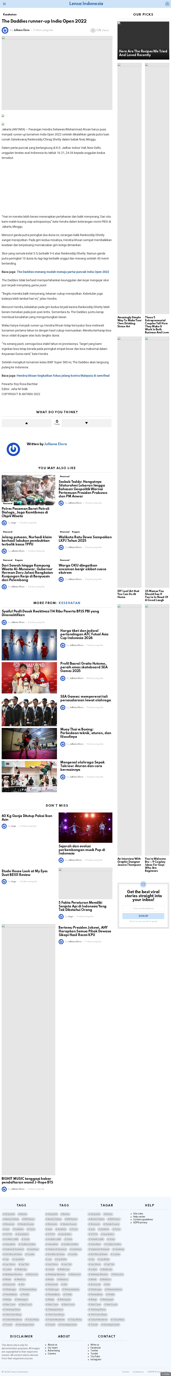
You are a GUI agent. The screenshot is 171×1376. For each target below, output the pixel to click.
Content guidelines (143, 1219)
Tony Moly (33, 1320)
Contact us (138, 1372)
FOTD (8, 1234)
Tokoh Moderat (13, 1320)
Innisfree (33, 1249)
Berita (23, 1214)
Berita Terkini (11, 1219)
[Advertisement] (57, 187)
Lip (7, 1259)
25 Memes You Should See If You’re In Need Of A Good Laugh (156, 596)
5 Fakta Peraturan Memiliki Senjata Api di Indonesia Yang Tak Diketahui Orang (82, 906)
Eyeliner (19, 1229)
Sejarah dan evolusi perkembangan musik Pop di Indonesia (82, 850)
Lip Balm (19, 1259)
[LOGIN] (167, 4)
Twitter (94, 1350)
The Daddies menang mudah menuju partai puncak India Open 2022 (63, 272)
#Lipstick (9, 1214)
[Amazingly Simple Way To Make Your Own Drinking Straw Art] (129, 188)
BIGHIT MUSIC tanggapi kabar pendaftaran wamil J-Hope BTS (27, 1180)
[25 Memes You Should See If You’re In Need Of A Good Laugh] (157, 462)
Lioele (31, 1254)
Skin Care (10, 1305)
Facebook (96, 1347)
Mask (8, 1279)
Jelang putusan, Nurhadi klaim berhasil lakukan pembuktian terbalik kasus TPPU (27, 541)
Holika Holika (28, 1244)
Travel (8, 1325)
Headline (10, 1244)
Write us (95, 1344)
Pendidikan (11, 1294)
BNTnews (29, 1219)
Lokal (8, 1269)
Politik (26, 1294)
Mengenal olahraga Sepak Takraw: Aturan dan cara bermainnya (82, 766)
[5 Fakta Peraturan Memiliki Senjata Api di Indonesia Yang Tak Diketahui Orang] (85, 883)
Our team (53, 1347)
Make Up (21, 1269)
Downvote (87, 423)
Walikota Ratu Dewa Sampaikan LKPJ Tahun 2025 (85, 539)
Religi (8, 1299)
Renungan (22, 1299)
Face (32, 1229)
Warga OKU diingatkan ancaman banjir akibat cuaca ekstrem (82, 569)
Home (125, 1372)
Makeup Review (13, 1274)
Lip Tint (24, 1264)
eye (7, 1229)
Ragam (76, 532)
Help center (139, 1216)
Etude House (26, 1224)
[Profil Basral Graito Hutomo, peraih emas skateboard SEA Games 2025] (29, 677)
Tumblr (94, 1353)
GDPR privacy (140, 1222)
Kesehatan (70, 603)
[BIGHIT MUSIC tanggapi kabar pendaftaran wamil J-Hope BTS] (28, 1049)
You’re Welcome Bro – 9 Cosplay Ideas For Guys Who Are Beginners (155, 865)
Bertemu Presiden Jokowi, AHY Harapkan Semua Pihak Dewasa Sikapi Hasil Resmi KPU (85, 931)
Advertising (54, 1350)
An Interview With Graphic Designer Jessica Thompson (129, 862)
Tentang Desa (12, 1310)
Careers (52, 1353)
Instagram (96, 1359)
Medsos (21, 1279)
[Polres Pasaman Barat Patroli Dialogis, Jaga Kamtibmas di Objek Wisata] (28, 490)
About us (52, 1344)
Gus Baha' (23, 1234)
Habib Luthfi (11, 1239)
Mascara (33, 1274)
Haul (26, 1239)
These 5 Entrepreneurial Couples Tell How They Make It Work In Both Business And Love (157, 325)
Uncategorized (26, 1325)
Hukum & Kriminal (14, 1249)
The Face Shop (13, 1315)
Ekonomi (9, 1224)
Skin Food (26, 1305)
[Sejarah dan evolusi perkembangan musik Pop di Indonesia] (85, 827)
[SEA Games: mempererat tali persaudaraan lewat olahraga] (29, 710)
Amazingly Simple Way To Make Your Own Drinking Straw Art (129, 322)
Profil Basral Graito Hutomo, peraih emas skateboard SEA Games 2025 (84, 667)
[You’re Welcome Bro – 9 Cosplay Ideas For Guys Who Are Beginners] (157, 730)
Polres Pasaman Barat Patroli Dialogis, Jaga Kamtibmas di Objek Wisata (25, 512)
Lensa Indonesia (86, 4)
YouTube (95, 1356)
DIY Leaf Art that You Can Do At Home (128, 594)
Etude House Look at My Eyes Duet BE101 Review (24, 873)
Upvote (27, 423)
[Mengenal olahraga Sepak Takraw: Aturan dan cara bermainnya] (29, 776)
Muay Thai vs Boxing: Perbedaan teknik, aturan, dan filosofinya (85, 733)
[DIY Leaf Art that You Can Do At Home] (129, 462)
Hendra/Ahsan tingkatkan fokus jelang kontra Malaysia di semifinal (63, 375)
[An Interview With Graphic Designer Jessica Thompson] (129, 730)
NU (22, 1284)
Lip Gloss (10, 1264)
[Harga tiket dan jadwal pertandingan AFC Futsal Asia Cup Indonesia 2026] (29, 645)
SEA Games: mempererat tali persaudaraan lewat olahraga (85, 698)
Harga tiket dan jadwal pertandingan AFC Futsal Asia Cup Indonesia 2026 (84, 634)
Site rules (138, 1213)
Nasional (7, 503)
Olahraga (10, 1289)
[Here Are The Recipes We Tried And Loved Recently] (143, 40)
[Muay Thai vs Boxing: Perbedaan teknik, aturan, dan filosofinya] (29, 743)
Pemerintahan (29, 1289)
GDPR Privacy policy (158, 1372)
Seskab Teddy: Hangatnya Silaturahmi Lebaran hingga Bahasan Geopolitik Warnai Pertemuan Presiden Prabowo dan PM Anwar (83, 489)
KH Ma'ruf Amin (13, 1254)
